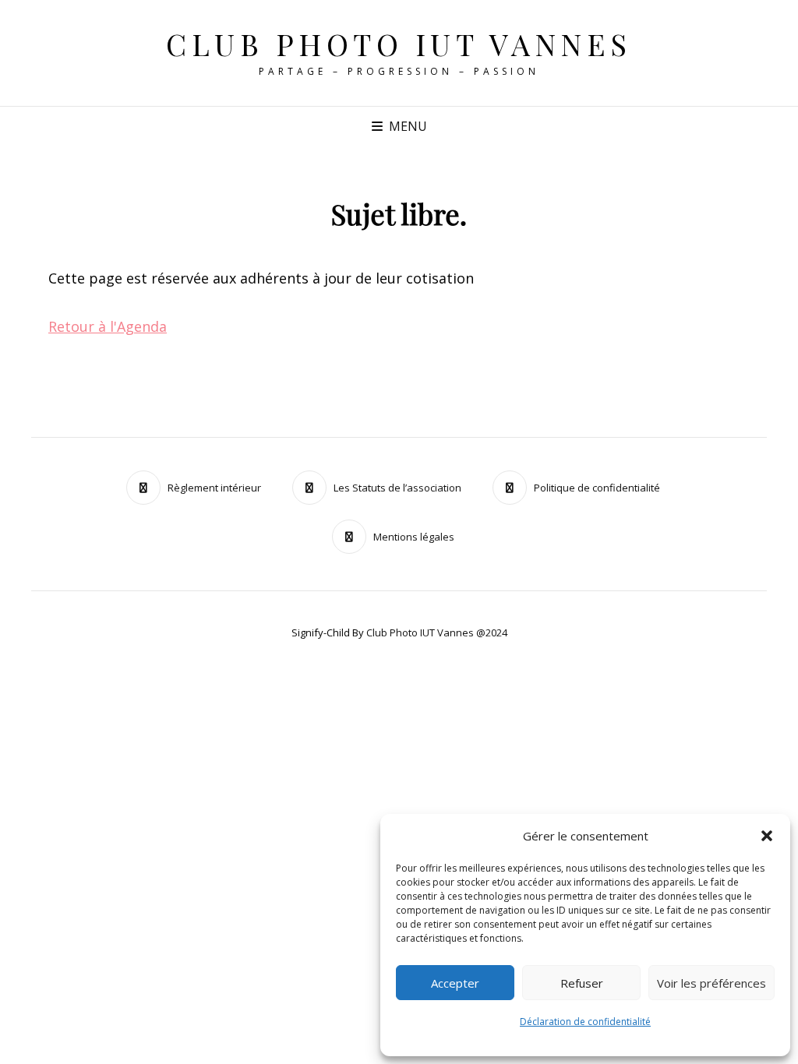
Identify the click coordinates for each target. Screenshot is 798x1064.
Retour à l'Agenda (107, 326)
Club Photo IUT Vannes (399, 44)
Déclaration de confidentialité (585, 1021)
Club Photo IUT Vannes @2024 (436, 632)
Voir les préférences (711, 983)
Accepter (455, 983)
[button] (767, 836)
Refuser (581, 983)
